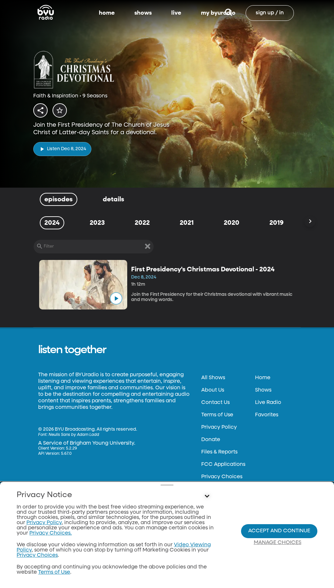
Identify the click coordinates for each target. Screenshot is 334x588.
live (176, 13)
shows (143, 13)
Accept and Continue (279, 531)
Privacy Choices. (50, 533)
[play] (116, 298)
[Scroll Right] (309, 221)
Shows (263, 390)
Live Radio (268, 402)
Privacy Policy (219, 427)
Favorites (266, 415)
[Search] (228, 13)
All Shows (213, 377)
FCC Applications (223, 464)
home (107, 13)
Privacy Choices (221, 477)
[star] (60, 110)
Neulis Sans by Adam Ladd (74, 435)
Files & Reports (219, 452)
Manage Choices (277, 542)
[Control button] (207, 496)
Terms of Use (217, 415)
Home (262, 377)
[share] (40, 110)
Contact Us (215, 402)
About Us (212, 390)
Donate (210, 439)
